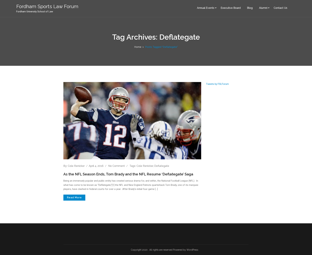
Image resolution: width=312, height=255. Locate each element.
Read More (74, 197)
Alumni (263, 7)
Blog (250, 7)
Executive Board (231, 7)
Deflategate (161, 165)
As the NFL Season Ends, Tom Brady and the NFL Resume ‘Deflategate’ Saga (128, 174)
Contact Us (280, 7)
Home (137, 46)
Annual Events (205, 7)
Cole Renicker (76, 165)
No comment (116, 165)
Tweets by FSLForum (217, 84)
